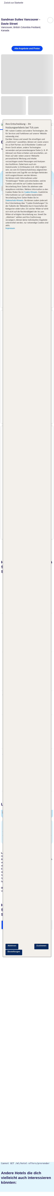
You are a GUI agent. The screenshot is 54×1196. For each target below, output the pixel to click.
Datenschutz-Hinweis (14, 200)
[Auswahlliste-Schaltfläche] (50, 20)
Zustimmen (41, 946)
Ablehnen (12, 946)
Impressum (10, 228)
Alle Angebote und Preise (27, 48)
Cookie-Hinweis (30, 192)
